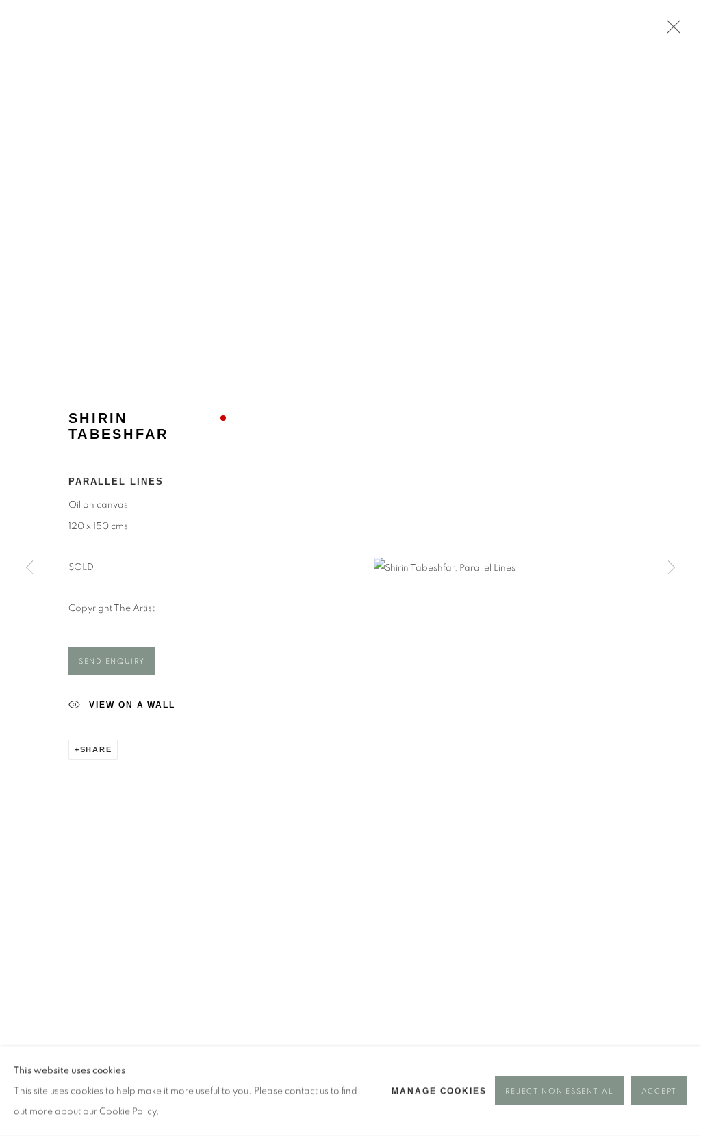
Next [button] (671, 568)
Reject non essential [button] (559, 1092)
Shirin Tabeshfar (118, 425)
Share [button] (96, 749)
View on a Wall (132, 705)
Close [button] (670, 31)
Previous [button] (29, 568)
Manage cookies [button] (439, 1091)
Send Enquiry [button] (112, 661)
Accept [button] (659, 1092)
